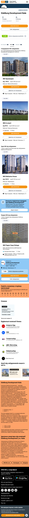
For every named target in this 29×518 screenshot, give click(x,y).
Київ (4, 83)
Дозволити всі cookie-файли (13, 515)
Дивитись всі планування (15, 90)
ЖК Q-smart (7, 123)
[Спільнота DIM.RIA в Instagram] (2, 490)
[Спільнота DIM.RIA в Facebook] (5, 490)
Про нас (3, 503)
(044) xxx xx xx (14, 26)
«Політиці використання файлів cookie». (10, 512)
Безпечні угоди (5, 498)
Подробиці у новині (6, 314)
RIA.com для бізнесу (6, 482)
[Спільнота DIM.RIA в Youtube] (12, 490)
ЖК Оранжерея (8, 79)
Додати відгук (14, 210)
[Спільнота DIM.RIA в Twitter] (16, 490)
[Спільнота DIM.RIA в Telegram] (9, 490)
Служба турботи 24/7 (7, 500)
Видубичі (6, 184)
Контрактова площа (9, 251)
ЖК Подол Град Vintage (11, 245)
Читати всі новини (5, 318)
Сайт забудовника (14, 29)
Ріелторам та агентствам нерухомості (11, 487)
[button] (14, 36)
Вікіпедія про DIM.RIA (7, 495)
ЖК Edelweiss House (10, 176)
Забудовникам (5, 493)
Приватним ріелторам (7, 484)
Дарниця (6, 130)
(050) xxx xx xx (15, 133)
